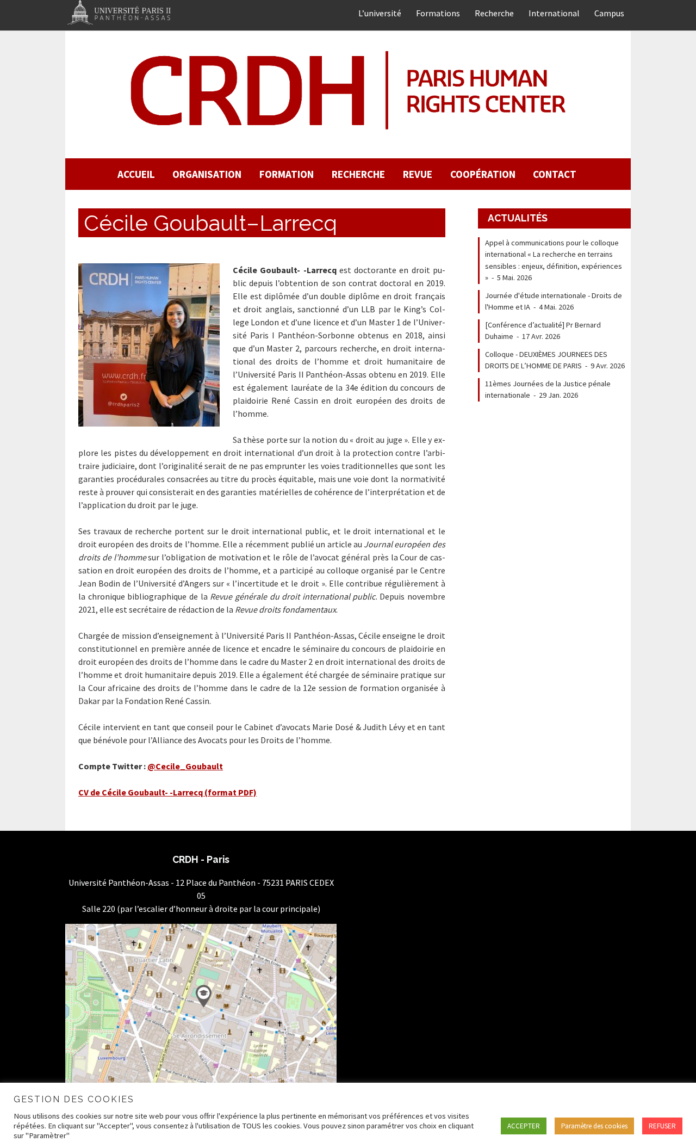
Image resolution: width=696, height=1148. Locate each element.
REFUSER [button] (662, 1126)
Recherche (494, 13)
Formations (438, 13)
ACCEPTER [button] (523, 1126)
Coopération (482, 174)
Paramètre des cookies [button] (594, 1126)
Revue (417, 174)
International (554, 13)
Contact (554, 174)
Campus (609, 13)
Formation (286, 174)
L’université (379, 13)
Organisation (206, 174)
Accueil (136, 174)
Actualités (518, 218)
